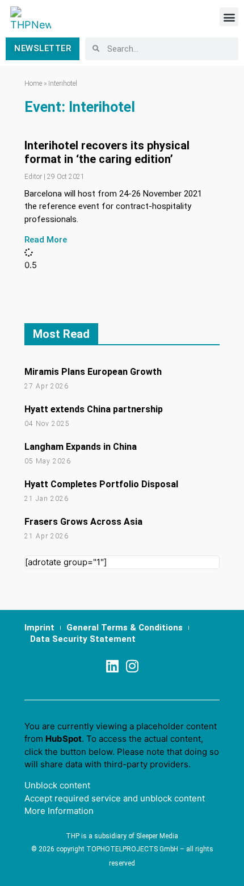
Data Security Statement (83, 639)
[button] (229, 16)
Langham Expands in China (80, 446)
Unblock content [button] (57, 785)
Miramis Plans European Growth (93, 371)
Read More (45, 240)
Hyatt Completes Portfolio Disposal (101, 484)
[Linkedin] (112, 666)
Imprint (39, 627)
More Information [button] (59, 810)
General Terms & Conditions (124, 627)
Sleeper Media (157, 836)
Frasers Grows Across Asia (83, 521)
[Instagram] (132, 666)
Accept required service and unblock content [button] (114, 798)
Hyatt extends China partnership (93, 409)
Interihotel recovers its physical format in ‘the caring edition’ (107, 152)
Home (33, 83)
